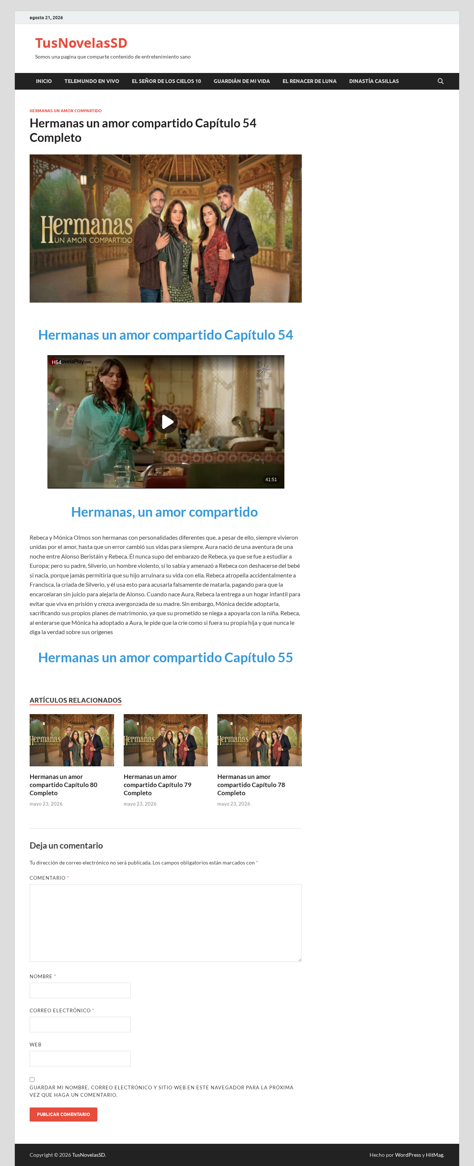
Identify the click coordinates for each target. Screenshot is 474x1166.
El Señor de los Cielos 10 (166, 81)
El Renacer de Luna (310, 81)
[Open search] (440, 81)
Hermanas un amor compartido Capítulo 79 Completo (157, 785)
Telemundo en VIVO (91, 81)
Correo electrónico (62, 1010)
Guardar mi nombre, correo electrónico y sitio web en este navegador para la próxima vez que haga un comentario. (162, 1091)
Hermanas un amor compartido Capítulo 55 (165, 657)
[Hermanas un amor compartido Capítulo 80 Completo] (72, 742)
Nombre (43, 976)
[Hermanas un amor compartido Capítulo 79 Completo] (166, 742)
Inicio (44, 81)
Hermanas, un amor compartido (165, 511)
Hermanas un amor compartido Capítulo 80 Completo (63, 785)
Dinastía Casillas (374, 81)
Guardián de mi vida (242, 81)
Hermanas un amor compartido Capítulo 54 (165, 334)
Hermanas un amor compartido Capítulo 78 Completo (251, 785)
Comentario (49, 878)
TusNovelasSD (81, 43)
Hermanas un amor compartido (66, 110)
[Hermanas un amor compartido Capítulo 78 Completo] (259, 742)
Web (35, 1044)
